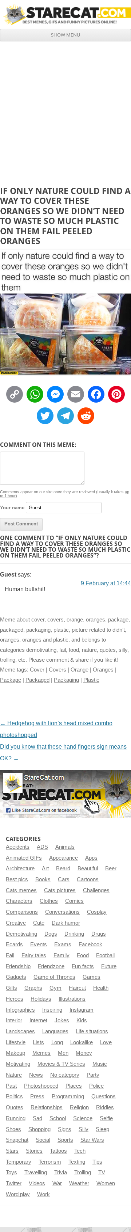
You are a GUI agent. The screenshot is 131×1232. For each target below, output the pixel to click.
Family (61, 955)
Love (106, 1042)
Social (43, 1140)
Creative (16, 923)
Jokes (62, 1020)
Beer (110, 868)
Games (91, 977)
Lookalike (81, 1042)
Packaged (37, 680)
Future (108, 966)
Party (93, 1075)
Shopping (39, 1129)
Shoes (13, 1129)
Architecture (20, 868)
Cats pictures (60, 890)
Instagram (82, 1010)
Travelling (35, 1172)
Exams (62, 944)
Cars (64, 879)
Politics (14, 1096)
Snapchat (17, 1140)
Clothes (49, 901)
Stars (12, 1151)
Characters (19, 901)
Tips (97, 1162)
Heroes (14, 999)
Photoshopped (41, 1086)
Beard (63, 868)
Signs (64, 1129)
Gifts (11, 988)
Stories (34, 1151)
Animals (65, 847)
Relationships (47, 1107)
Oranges (103, 670)
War (57, 1183)
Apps (91, 858)
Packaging (66, 680)
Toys (11, 1172)
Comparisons (22, 912)
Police (96, 1086)
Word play (18, 1194)
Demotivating (21, 934)
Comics (74, 901)
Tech (80, 1151)
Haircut (77, 988)
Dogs (50, 934)
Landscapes (20, 1031)
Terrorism (50, 1162)
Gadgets (16, 977)
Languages (55, 1031)
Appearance (63, 858)
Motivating (18, 1064)
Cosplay (97, 912)
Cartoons (88, 879)
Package (10, 680)
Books (43, 879)
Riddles (105, 1107)
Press (37, 1096)
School (57, 1118)
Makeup (15, 1053)
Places (74, 1086)
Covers (57, 670)
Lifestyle (15, 1042)
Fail (10, 955)
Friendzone (51, 966)
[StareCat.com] (65, 14)
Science (82, 1118)
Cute (38, 923)
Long (57, 1042)
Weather (79, 1183)
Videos (37, 1183)
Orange (79, 670)
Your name (12, 507)
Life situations (92, 1031)
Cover (37, 670)
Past (11, 1086)
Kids (81, 1020)
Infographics (20, 1010)
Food (83, 955)
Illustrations (72, 999)
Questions (103, 1096)
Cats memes (21, 890)
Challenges (96, 890)
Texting (76, 1162)
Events (38, 944)
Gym (55, 988)
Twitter (13, 1183)
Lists (38, 1042)
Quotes (14, 1107)
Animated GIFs (24, 858)
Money (84, 1053)
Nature (14, 1075)
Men (63, 1053)
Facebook (90, 944)
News (36, 1075)
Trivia (60, 1172)
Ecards (14, 944)
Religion (79, 1107)
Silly (83, 1129)
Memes (41, 1053)
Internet (38, 1020)
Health (100, 988)
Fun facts (83, 966)
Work (43, 1194)
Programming (68, 1096)
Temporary (18, 1162)
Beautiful (88, 868)
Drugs (98, 934)
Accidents (17, 847)
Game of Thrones (54, 977)
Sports (65, 1140)
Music (99, 1064)
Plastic (91, 680)
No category (64, 1075)
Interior (14, 1020)
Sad (37, 1118)
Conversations (62, 912)
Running (15, 1118)
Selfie (106, 1118)
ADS (42, 847)
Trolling (82, 1172)
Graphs (33, 988)
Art (45, 868)
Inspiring (52, 1010)
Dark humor (66, 923)
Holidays (41, 999)
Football (105, 955)
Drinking (74, 934)
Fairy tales (33, 955)
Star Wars (92, 1140)
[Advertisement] (65, 110)
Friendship (18, 966)
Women (105, 1183)
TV (101, 1172)
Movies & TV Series (61, 1064)
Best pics (17, 879)
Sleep (102, 1129)
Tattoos (58, 1151)
